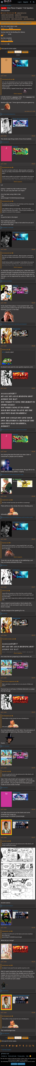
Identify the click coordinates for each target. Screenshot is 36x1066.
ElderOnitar (16, 329)
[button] (2, 2)
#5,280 (33, 1012)
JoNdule (15, 147)
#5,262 (33, 136)
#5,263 (33, 164)
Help (27, 1056)
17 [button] (4, 34)
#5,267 (33, 388)
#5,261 (33, 76)
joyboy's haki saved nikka (7, 15)
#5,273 (33, 678)
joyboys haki (18, 15)
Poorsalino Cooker (19, 371)
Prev (11, 52)
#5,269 (33, 496)
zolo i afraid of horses (29, 19)
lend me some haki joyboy (21, 17)
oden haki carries (5, 19)
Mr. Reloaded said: (6, 716)
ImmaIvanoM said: (7, 167)
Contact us (4, 1056)
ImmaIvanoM (17, 661)
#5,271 (33, 587)
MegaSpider (17, 792)
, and (15, 324)
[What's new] (30, 2)
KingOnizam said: (6, 500)
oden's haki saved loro (16, 19)
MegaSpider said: (6, 931)
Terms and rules (12, 1056)
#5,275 (33, 768)
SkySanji (15, 286)
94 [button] (4, 40)
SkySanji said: (5, 543)
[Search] (33, 2)
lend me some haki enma (7, 17)
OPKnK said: (5, 590)
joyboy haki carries (21, 13)
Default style (5, 1053)
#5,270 (33, 539)
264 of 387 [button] (18, 52)
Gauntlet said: (5, 771)
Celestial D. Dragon (19, 232)
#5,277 (33, 837)
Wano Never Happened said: (9, 681)
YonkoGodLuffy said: (7, 79)
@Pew (3, 352)
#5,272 (33, 635)
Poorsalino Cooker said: (8, 639)
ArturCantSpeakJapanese (21, 820)
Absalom (4, 13)
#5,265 (33, 303)
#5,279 (33, 961)
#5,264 (33, 249)
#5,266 (33, 346)
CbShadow (16, 570)
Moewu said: (5, 349)
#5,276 (33, 809)
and (8, 227)
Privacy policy (21, 1056)
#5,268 (33, 451)
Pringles (15, 910)
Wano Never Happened (20, 119)
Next (25, 52)
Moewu (15, 945)
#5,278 (33, 927)
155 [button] (4, 28)
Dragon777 (16, 59)
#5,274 (33, 712)
